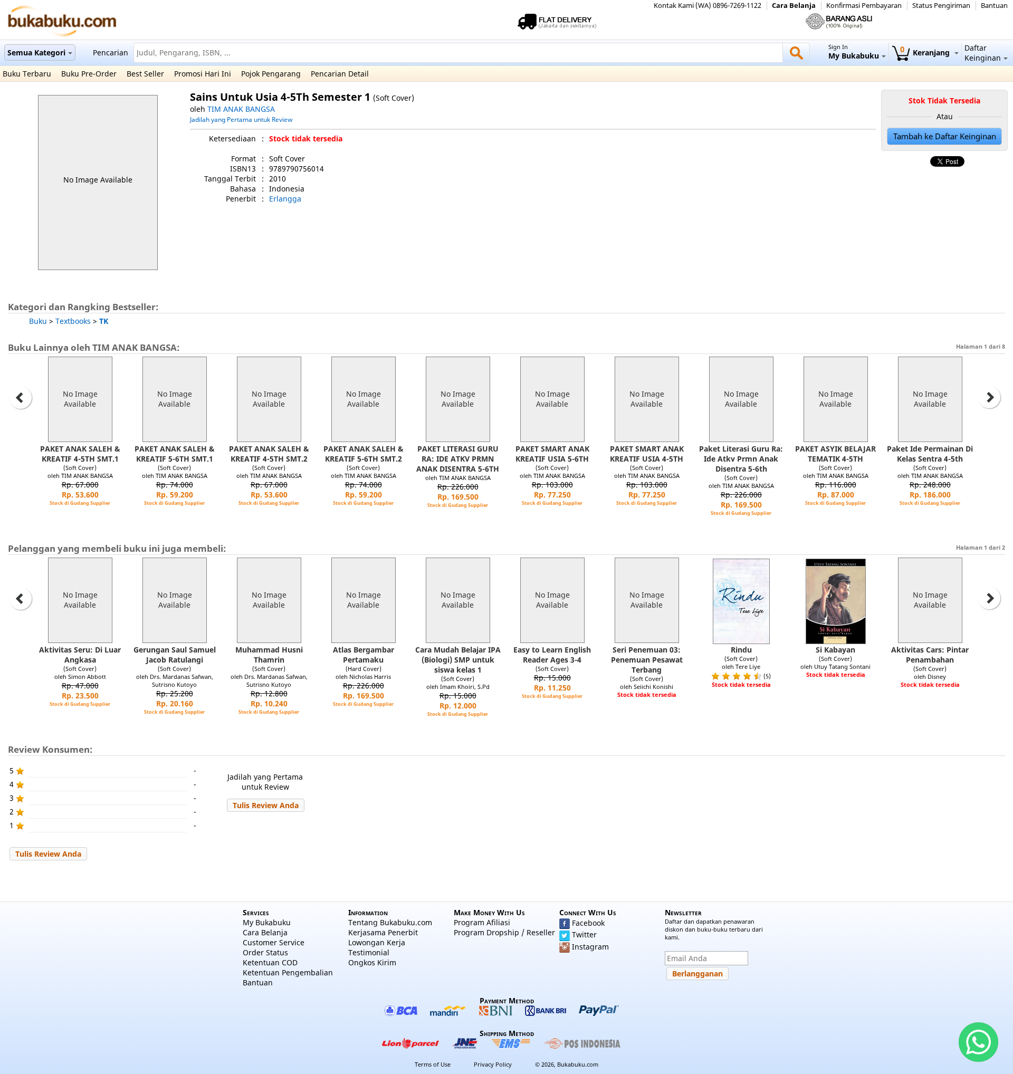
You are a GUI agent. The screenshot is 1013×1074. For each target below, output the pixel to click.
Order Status (265, 952)
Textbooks (73, 321)
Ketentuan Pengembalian (288, 972)
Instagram (590, 947)
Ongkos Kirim (372, 962)
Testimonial (368, 952)
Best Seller (145, 74)
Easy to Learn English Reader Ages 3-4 (552, 655)
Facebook (588, 923)
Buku (38, 321)
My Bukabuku (267, 922)
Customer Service (273, 942)
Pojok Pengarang (271, 74)
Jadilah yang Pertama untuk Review (241, 119)
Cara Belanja (794, 5)
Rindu (741, 650)
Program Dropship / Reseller (504, 932)
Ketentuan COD (270, 962)
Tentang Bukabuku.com (390, 922)
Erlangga (285, 199)
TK (103, 321)
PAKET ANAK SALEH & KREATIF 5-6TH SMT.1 (175, 454)
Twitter (584, 934)
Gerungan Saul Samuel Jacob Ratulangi (174, 655)
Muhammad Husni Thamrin (269, 655)
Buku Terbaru (27, 74)
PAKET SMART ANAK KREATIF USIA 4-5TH (647, 454)
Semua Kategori (36, 52)
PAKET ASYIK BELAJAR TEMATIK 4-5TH (835, 454)
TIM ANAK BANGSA (241, 109)
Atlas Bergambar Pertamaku (363, 655)
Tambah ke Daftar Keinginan (944, 136)
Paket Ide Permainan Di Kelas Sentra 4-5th (930, 454)
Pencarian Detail (340, 74)
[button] (265, 805)
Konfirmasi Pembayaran (864, 5)
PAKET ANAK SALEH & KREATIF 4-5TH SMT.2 (269, 454)
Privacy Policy (493, 1064)
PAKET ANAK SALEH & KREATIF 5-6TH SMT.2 (363, 454)
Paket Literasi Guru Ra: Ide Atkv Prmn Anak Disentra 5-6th (741, 459)
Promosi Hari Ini (202, 74)
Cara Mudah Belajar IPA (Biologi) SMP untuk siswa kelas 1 (458, 660)
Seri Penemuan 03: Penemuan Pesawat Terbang (647, 660)
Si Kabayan (835, 650)
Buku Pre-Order (89, 74)
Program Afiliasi (482, 922)
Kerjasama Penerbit (383, 932)
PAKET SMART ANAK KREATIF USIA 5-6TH (552, 454)
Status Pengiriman (941, 5)
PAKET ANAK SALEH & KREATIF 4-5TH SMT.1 (80, 454)
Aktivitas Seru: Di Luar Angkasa (80, 655)
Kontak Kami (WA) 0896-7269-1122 (707, 5)
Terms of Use (433, 1064)
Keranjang (926, 52)
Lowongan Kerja (376, 942)
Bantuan (994, 5)
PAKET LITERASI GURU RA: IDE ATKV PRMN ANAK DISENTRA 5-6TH (457, 459)
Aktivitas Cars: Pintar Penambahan (930, 655)
